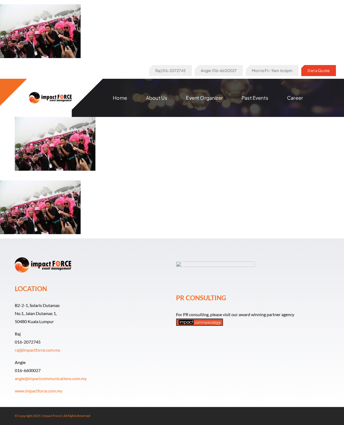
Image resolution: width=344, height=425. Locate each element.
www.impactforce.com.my (38, 390)
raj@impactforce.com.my (37, 349)
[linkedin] (327, 416)
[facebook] (310, 416)
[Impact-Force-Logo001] (50, 94)
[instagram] (319, 416)
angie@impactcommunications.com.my (51, 378)
